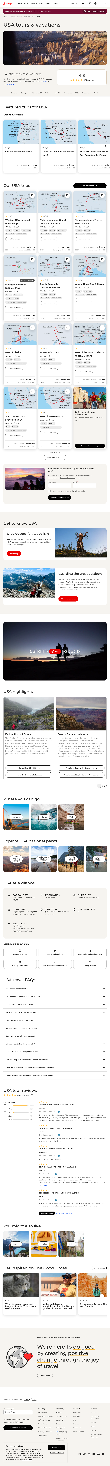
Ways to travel (36, 3)
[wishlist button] (32, 195)
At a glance (68, 93)
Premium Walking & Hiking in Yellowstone (81, 775)
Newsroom (77, 1428)
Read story (14, 554)
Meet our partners (68, 599)
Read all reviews (47, 1213)
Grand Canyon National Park (16, 859)
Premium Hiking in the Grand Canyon (81, 768)
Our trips (24, 93)
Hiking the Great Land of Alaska (29, 775)
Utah (71, 817)
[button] (103, 61)
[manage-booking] (95, 3)
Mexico (44, 1244)
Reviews (76, 1424)
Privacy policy (60, 1428)
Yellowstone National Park (44, 859)
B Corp (93, 1412)
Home (5, 17)
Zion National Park (98, 859)
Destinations (22, 3)
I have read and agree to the (69, 491)
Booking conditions (45, 1432)
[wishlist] (90, 3)
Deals (47, 3)
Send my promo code (60, 498)
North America (28, 17)
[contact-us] (100, 3)
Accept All (56, 1447)
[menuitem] (8, 3)
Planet (93, 1426)
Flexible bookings (44, 1428)
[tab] (13, 114)
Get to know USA (36, 93)
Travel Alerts (42, 1424)
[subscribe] (105, 3)
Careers (58, 1424)
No (34, 1399)
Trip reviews (86, 93)
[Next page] (105, 146)
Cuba (71, 1244)
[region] (35, 1453)
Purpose (94, 1409)
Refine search (89, 186)
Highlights (56, 93)
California (16, 817)
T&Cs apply (19, 1422)
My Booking (42, 1412)
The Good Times (61, 1416)
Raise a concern (78, 1432)
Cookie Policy (27, 1459)
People (93, 1422)
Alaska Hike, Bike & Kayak (29, 768)
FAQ (74, 1420)
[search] (75, 3)
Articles (96, 93)
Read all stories (99, 1268)
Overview (14, 93)
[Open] (32, 1095)
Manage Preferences (57, 1453)
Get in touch (77, 1412)
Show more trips (53, 457)
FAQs (77, 93)
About (55, 3)
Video (47, 93)
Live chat (76, 1416)
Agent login (42, 1435)
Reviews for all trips (64, 1213)
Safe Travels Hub (44, 1420)
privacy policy (80, 491)
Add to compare (15, 239)
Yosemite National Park (71, 859)
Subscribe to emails (18, 1428)
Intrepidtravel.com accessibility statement (62, 1440)
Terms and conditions (67, 478)
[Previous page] (99, 786)
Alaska (44, 82)
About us (59, 1412)
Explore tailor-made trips (90, 446)
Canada (16, 1244)
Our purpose (45, 1375)
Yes (27, 1399)
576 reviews (89, 80)
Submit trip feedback (45, 1416)
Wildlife (93, 1430)
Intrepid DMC (60, 1420)
